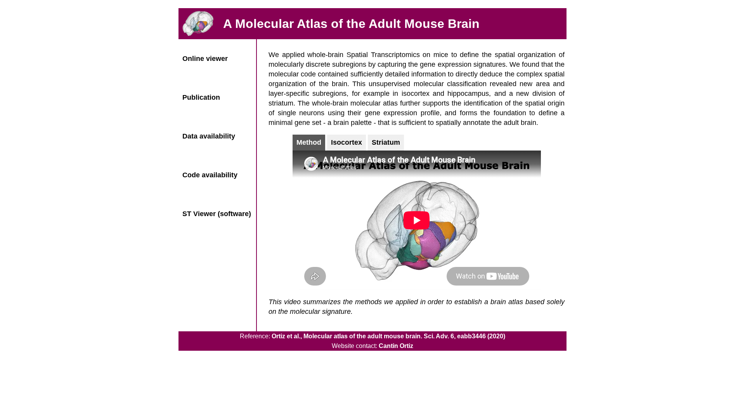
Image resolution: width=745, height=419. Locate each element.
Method (308, 142)
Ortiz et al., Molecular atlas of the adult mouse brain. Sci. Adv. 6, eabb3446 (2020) (388, 336)
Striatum (386, 142)
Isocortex (346, 142)
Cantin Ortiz (396, 346)
